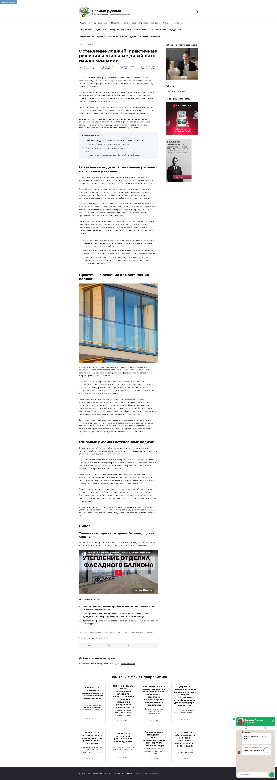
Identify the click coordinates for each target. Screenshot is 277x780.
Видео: (89, 152)
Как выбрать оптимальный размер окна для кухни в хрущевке (123, 737)
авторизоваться (128, 664)
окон (106, 632)
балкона (83, 632)
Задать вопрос (87, 37)
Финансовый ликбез (173, 23)
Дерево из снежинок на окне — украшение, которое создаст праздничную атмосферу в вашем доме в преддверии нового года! (185, 695)
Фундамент (175, 30)
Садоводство (140, 30)
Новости (115, 23)
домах (92, 632)
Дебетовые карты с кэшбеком (145, 37)
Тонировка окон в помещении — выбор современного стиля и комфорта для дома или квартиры (154, 739)
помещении (115, 632)
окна (99, 632)
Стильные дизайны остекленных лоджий (105, 148)
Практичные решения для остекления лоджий (107, 144)
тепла (125, 632)
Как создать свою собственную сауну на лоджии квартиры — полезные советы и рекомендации (184, 739)
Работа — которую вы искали (94, 23)
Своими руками (106, 11)
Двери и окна (86, 30)
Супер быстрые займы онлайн (112, 37)
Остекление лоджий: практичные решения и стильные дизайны (115, 141)
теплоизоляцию (136, 632)
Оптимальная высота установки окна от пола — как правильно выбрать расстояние (92, 737)
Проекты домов (158, 30)
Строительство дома (149, 23)
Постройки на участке (120, 30)
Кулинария (101, 30)
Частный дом (129, 23)
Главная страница (86, 44)
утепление (150, 632)
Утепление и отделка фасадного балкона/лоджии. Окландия (115, 155)
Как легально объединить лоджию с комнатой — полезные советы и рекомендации (92, 692)
